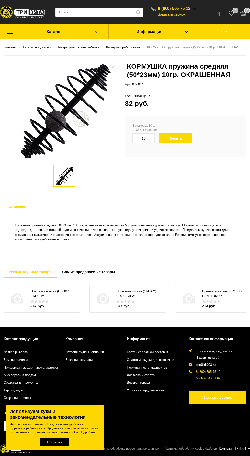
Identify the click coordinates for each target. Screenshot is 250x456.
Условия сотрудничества (145, 390)
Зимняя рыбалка (16, 360)
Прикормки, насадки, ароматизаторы (31, 367)
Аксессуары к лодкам (20, 375)
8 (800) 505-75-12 (174, 8)
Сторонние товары (17, 398)
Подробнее (87, 432)
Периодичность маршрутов (147, 367)
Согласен (54, 442)
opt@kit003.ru (206, 365)
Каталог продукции (21, 339)
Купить (176, 138)
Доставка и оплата (141, 375)
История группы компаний (84, 352)
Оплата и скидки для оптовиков (150, 360)
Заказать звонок (171, 14)
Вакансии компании (79, 360)
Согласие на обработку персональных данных (125, 448)
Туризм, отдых (14, 390)
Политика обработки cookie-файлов (190, 448)
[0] (243, 14)
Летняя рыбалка (16, 352)
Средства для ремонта (21, 382)
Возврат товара (138, 382)
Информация (149, 32)
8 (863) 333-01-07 (208, 378)
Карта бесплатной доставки (147, 352)
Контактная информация (211, 339)
